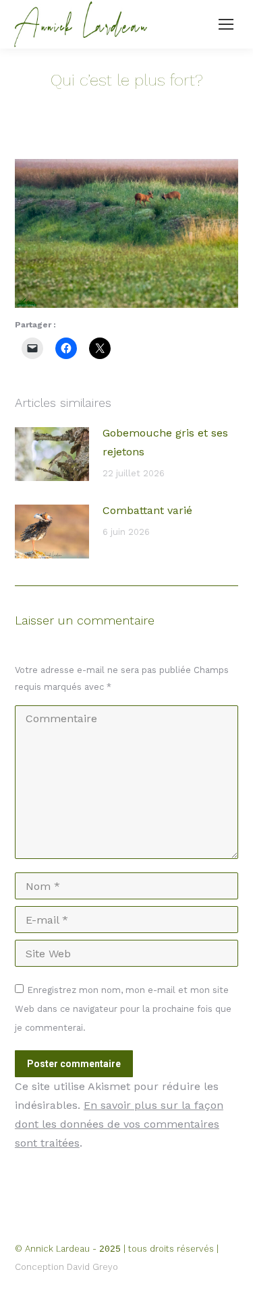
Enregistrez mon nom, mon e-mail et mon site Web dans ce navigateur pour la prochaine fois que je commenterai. (123, 1009)
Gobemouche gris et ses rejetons (165, 442)
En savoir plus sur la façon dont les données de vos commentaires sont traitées (119, 1124)
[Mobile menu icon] (226, 24)
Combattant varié (147, 510)
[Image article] (52, 454)
